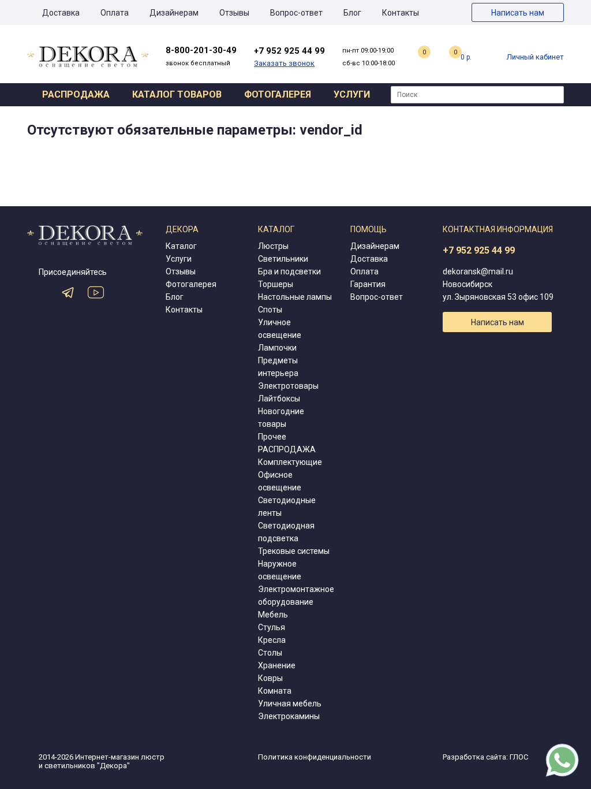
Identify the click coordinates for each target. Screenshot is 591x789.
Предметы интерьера (278, 367)
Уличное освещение (279, 329)
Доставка (61, 12)
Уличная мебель (289, 703)
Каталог (181, 246)
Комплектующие (290, 462)
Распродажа (76, 94)
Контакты (400, 12)
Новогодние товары (281, 418)
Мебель (273, 614)
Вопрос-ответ (296, 12)
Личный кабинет (535, 57)
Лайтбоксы (279, 398)
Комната (274, 690)
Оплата (114, 12)
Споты (270, 309)
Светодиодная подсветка (286, 532)
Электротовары (288, 385)
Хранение (277, 665)
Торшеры (275, 284)
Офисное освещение (279, 481)
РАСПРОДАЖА (287, 449)
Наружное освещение (279, 570)
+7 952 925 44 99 (479, 250)
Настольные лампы (295, 297)
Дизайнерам (174, 12)
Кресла (272, 640)
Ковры (270, 678)
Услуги (352, 94)
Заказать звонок (284, 63)
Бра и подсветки (289, 271)
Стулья (271, 627)
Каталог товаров (177, 94)
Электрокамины (289, 716)
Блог (352, 12)
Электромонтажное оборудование (296, 595)
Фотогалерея (277, 94)
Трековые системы (294, 551)
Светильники (283, 258)
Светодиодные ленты (287, 507)
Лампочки (277, 347)
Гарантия (368, 284)
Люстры (273, 246)
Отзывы (234, 12)
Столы (270, 652)
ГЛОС (519, 757)
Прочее (272, 436)
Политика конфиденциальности (314, 757)
